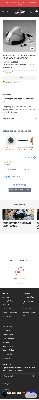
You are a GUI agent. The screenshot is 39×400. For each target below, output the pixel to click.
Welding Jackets (8, 350)
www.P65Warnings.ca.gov (11, 82)
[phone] (31, 12)
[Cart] (35, 12)
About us (5, 297)
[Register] (33, 376)
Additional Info (8, 119)
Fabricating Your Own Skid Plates (16, 224)
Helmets (5, 342)
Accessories (7, 358)
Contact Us (6, 317)
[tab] (11, 169)
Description (6, 94)
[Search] (7, 12)
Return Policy (7, 309)
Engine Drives (7, 334)
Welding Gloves (8, 346)
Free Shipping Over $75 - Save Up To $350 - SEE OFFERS (20, 3)
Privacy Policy (7, 301)
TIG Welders (7, 330)
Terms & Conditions (9, 313)
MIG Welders (7, 326)
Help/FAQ (5, 305)
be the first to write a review (19, 190)
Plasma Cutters (8, 338)
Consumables (7, 354)
